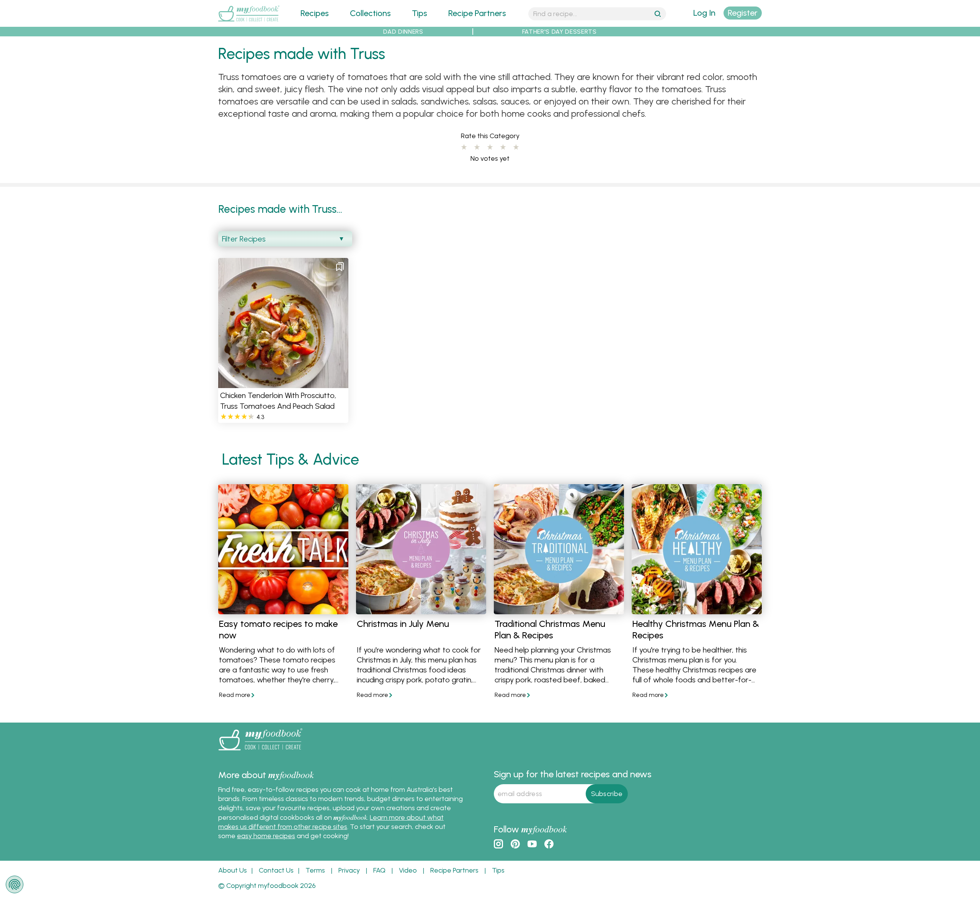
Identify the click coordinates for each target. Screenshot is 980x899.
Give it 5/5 (516, 147)
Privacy (349, 870)
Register (743, 13)
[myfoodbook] (260, 751)
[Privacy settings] (14, 884)
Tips (419, 13)
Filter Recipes (244, 238)
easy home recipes (266, 836)
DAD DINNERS (403, 31)
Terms (315, 870)
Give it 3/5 (490, 147)
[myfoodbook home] (248, 22)
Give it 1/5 (464, 147)
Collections (370, 13)
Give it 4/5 (503, 147)
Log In (704, 13)
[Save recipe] (340, 266)
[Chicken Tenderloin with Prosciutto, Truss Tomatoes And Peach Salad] (283, 383)
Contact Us (276, 870)
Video (408, 870)
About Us (232, 870)
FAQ (379, 870)
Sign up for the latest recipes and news (573, 774)
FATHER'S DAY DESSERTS (559, 31)
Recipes (315, 13)
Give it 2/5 (477, 147)
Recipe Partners (477, 13)
